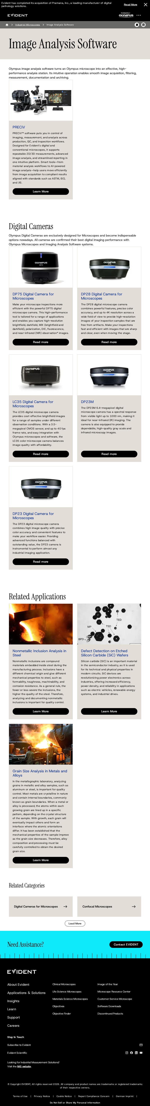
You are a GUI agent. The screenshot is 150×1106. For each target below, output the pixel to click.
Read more (40, 342)
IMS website (24, 1066)
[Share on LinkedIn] (143, 25)
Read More (130, 4)
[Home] (7, 25)
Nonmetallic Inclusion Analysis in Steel (39, 652)
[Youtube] (141, 1053)
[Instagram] (126, 1053)
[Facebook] (131, 1053)
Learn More (41, 191)
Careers (13, 1025)
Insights (13, 1001)
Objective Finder (61, 1013)
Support (13, 1017)
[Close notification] (145, 4)
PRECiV (19, 127)
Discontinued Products (110, 1013)
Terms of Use (20, 1096)
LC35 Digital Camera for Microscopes (33, 403)
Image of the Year (108, 984)
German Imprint (125, 1096)
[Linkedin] (136, 1053)
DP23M (87, 401)
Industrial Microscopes (27, 25)
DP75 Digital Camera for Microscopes (33, 296)
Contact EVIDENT (126, 944)
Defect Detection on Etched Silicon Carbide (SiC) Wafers (104, 652)
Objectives (58, 1006)
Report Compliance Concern (94, 1096)
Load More (75, 923)
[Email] (141, 1045)
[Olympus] (126, 16)
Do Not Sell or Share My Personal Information (75, 1102)
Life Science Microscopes (66, 991)
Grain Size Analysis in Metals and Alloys (40, 773)
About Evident (18, 984)
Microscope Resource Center (114, 991)
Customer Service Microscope (115, 999)
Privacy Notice (42, 1096)
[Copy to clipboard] (137, 25)
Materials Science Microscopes (70, 999)
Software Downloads (109, 1006)
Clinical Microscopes (64, 984)
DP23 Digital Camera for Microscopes (33, 515)
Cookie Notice (64, 1096)
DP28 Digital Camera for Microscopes (101, 296)
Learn (11, 1009)
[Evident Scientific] (17, 15)
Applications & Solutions (26, 993)
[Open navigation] (140, 15)
